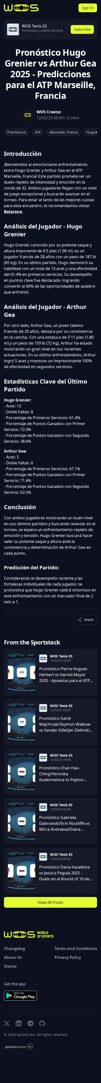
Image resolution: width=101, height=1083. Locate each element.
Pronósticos (16, 132)
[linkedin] (19, 1023)
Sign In (88, 7)
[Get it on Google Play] (20, 996)
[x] (7, 1023)
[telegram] (30, 1023)
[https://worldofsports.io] (21, 7)
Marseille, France (64, 132)
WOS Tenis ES (61, 656)
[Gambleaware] (19, 1047)
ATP (38, 132)
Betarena (13, 211)
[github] (42, 1023)
